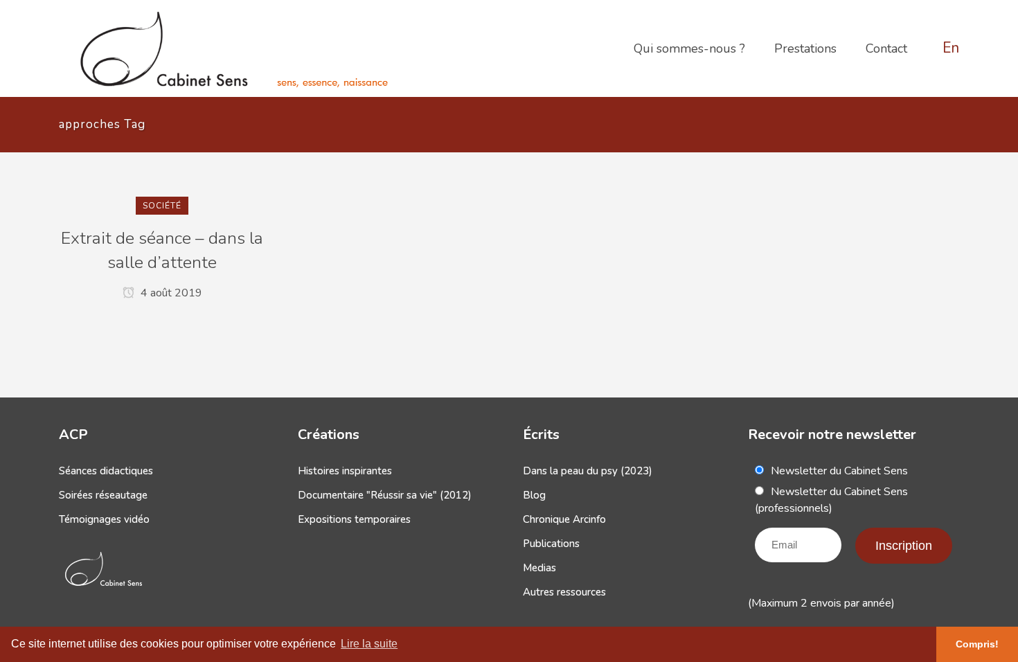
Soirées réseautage (103, 495)
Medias (539, 568)
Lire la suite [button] (369, 644)
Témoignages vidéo (104, 519)
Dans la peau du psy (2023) (587, 471)
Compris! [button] (977, 644)
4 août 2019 (170, 293)
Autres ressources (564, 592)
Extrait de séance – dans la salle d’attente (162, 250)
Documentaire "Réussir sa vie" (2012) (385, 495)
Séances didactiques (106, 471)
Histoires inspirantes (345, 471)
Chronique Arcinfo (564, 519)
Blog (534, 495)
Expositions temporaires (354, 519)
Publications (551, 544)
